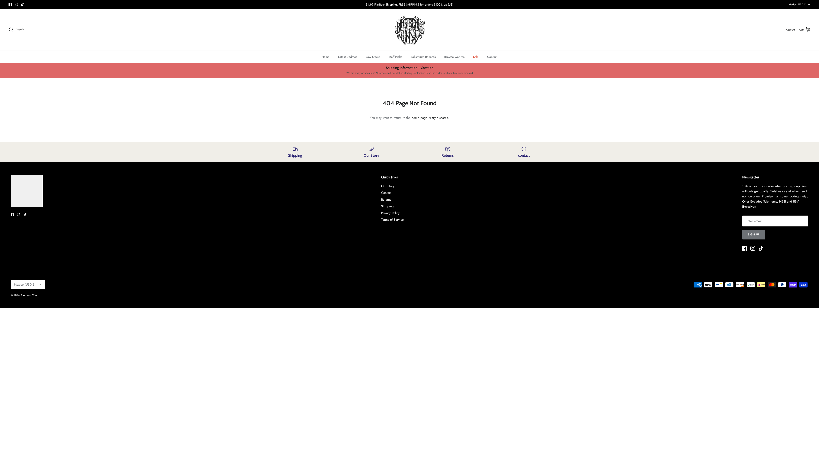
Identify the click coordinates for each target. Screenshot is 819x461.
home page (419, 117)
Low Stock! (373, 57)
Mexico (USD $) (797, 4)
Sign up (754, 234)
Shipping (387, 206)
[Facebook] (10, 4)
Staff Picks (395, 57)
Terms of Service (392, 219)
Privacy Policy (390, 213)
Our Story (387, 186)
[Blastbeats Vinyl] (409, 29)
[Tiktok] (22, 4)
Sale (476, 57)
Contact (492, 57)
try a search (440, 117)
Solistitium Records (423, 57)
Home (326, 57)
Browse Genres (454, 57)
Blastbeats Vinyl (29, 295)
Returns (386, 199)
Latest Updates (347, 57)
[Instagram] (16, 4)
